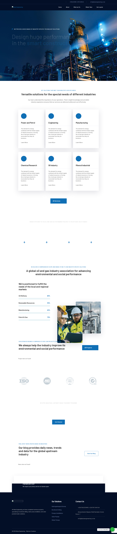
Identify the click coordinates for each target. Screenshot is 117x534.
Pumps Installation (57, 513)
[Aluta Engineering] (17, 7)
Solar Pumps (55, 516)
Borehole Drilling (57, 510)
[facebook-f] (13, 518)
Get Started (35, 57)
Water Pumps (56, 520)
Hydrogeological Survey (59, 506)
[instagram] (17, 518)
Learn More (20, 57)
